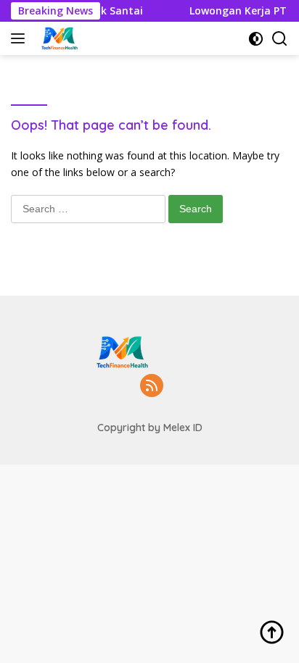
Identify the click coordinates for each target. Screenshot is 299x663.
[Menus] (20, 38)
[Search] (279, 39)
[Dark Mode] (255, 39)
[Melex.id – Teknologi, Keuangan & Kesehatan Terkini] (77, 38)
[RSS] (151, 386)
